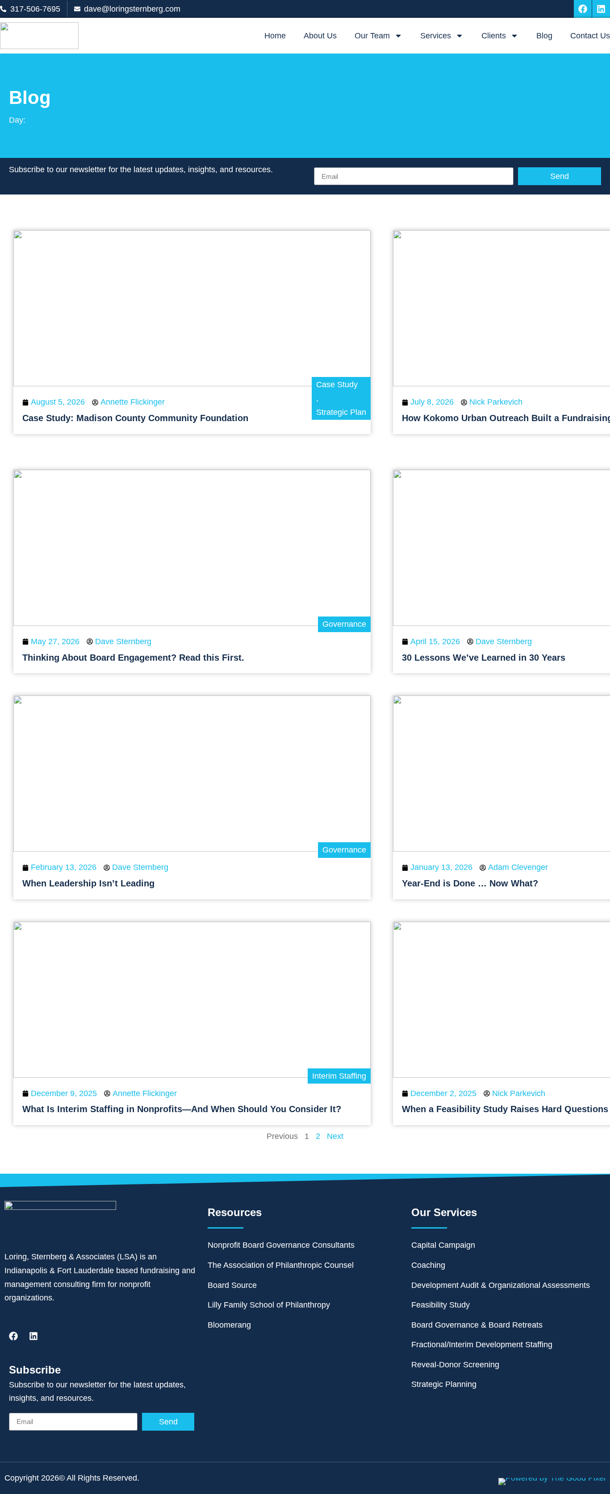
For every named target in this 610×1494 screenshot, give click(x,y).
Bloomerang (229, 1324)
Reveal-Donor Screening (455, 1364)
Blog (544, 35)
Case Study (337, 384)
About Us (320, 35)
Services (435, 35)
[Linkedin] (601, 9)
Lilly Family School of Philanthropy (269, 1304)
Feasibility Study (440, 1304)
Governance (344, 624)
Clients (493, 35)
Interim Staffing (339, 1076)
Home (275, 35)
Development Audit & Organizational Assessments (500, 1285)
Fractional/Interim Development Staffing (481, 1344)
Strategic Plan (341, 412)
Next (335, 1136)
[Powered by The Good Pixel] (552, 1481)
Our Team (372, 35)
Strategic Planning (443, 1384)
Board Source (232, 1285)
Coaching (428, 1265)
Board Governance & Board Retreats (477, 1324)
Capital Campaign (443, 1245)
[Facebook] (583, 9)
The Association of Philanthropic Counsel (281, 1265)
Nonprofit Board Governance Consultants (281, 1245)
